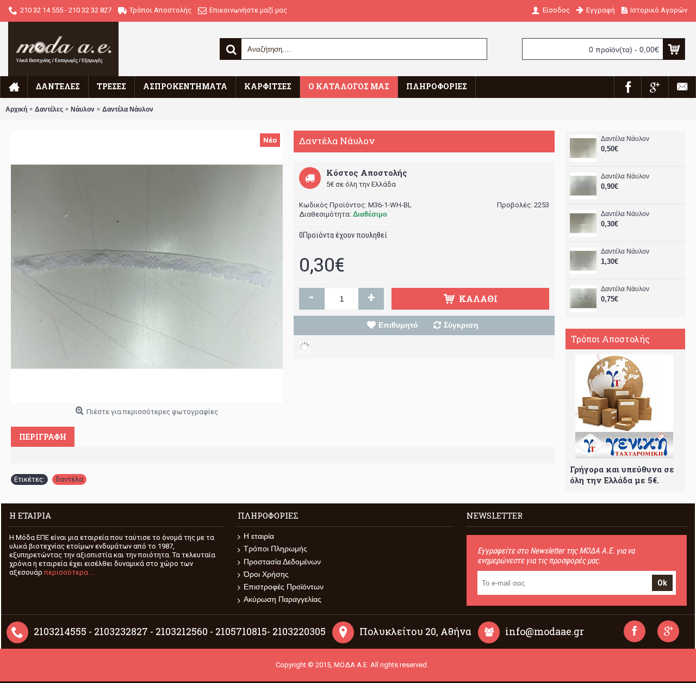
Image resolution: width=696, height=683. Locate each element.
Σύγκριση (461, 325)
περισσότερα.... (69, 572)
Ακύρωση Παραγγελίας (282, 599)
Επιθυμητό (398, 325)
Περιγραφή (42, 437)
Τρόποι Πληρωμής (275, 548)
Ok (662, 583)
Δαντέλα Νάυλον (625, 139)
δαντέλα (69, 479)
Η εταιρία (259, 536)
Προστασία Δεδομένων (282, 561)
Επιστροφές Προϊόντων (284, 586)
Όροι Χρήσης (266, 574)
